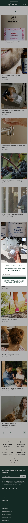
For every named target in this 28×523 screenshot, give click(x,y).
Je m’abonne (16, 277)
